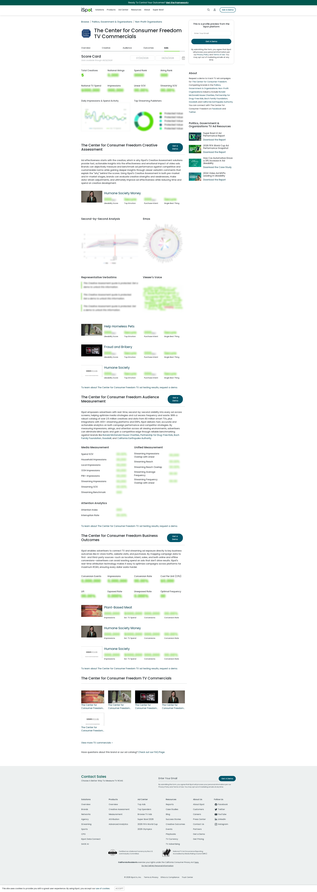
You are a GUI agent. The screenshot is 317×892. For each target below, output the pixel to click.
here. (197, 862)
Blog (168, 814)
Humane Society (117, 367)
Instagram (223, 824)
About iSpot (198, 804)
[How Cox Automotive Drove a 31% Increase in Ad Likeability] (195, 163)
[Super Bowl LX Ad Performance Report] (195, 137)
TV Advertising (173, 844)
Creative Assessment (119, 809)
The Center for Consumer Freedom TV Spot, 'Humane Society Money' (173, 706)
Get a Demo (175, 147)
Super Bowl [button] (158, 9)
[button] (157, 58)
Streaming (86, 824)
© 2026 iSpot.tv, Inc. (132, 877)
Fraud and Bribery (118, 347)
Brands (84, 809)
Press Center (199, 819)
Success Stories (173, 819)
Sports (84, 829)
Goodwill (106, 438)
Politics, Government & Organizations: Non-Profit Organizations (209, 88)
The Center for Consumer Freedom (209, 81)
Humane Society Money (122, 193)
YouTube (222, 814)
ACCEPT (119, 888)
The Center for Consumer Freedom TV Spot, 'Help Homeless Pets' (119, 706)
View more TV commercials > (97, 742)
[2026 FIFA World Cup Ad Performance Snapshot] (195, 149)
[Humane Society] (91, 371)
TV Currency (172, 839)
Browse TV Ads (145, 814)
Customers (198, 809)
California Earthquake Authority (134, 438)
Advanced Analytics (118, 824)
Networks (86, 814)
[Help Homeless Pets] (91, 329)
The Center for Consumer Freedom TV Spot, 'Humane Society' (92, 729)
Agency (85, 819)
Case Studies (172, 809)
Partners (197, 829)
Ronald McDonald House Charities (121, 435)
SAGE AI (85, 844)
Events (169, 829)
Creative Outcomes (175, 824)
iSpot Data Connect (91, 839)
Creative (106, 47)
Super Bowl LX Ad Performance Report (214, 134)
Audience (127, 47)
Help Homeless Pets (119, 326)
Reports (170, 804)
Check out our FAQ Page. (151, 752)
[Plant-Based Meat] (91, 610)
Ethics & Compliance (170, 877)
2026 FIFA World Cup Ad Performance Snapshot (216, 147)
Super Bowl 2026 (146, 819)
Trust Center (187, 877)
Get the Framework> (177, 2)
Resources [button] (136, 9)
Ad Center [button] (123, 9)
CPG (83, 834)
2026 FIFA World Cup (148, 824)
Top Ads (141, 804)
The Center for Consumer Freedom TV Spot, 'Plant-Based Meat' (92, 706)
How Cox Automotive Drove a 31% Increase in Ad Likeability (218, 161)
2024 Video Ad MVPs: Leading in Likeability (214, 174)
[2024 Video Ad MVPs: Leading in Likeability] (195, 177)
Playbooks (171, 834)
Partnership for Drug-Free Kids (156, 435)
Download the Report (214, 139)
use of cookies (103, 888)
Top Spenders (144, 809)
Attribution (114, 819)
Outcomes (148, 47)
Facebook (217, 108)
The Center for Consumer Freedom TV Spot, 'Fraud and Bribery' (146, 706)
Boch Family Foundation (215, 98)
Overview (85, 47)
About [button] (147, 9)
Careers (197, 814)
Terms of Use (219, 54)
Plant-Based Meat (118, 607)
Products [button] (111, 9)
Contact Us (198, 824)
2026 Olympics (145, 829)
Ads (166, 47)
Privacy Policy (203, 54)
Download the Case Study (217, 167)
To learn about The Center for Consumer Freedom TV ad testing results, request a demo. (129, 387)
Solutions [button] (99, 9)
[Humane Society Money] (91, 196)
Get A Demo (228, 9)
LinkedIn (222, 819)
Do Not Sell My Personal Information (157, 866)
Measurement (115, 814)
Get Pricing (198, 839)
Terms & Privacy (151, 877)
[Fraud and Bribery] (91, 350)
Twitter (192, 112)
